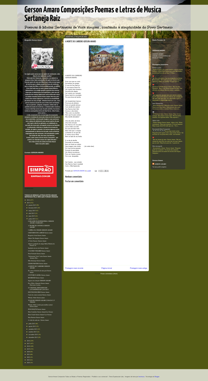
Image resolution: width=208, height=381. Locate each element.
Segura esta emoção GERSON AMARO (39, 281)
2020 (28, 352)
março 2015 (32, 211)
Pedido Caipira (156, 68)
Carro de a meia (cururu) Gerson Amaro (39, 295)
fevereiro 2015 (33, 208)
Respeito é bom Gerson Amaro (37, 235)
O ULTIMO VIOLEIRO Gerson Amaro (39, 251)
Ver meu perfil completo (159, 167)
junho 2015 (32, 219)
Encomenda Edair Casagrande (161, 129)
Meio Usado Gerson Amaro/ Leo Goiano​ (40, 315)
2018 (28, 346)
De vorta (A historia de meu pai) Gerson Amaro (39, 271)
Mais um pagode (157, 146)
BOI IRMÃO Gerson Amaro (36, 278)
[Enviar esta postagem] (95, 171)
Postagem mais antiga (138, 268)
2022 (28, 357)
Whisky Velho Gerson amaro (36, 298)
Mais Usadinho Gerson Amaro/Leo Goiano (40, 312)
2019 (28, 349)
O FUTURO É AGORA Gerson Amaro (39, 275)
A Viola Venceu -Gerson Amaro (37, 241)
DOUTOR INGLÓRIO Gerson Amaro (38, 292)
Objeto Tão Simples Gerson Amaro (38, 238)
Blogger (157, 376)
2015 (28, 203)
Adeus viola (155, 120)
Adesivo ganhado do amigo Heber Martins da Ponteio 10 (41, 244)
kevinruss (142, 376)
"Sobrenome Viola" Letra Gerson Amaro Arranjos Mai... (39, 257)
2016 (28, 341)
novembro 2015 (33, 334)
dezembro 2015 (33, 337)
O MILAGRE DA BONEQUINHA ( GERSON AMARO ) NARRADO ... (41, 222)
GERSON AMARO (160, 164)
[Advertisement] (106, 248)
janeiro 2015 (32, 205)
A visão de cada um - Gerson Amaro (38, 320)
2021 (28, 354)
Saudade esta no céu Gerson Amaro (38, 248)
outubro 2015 (33, 332)
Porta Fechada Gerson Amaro (36, 254)
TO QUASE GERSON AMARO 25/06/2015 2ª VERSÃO (41, 301)
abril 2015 (32, 213)
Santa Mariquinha (157, 103)
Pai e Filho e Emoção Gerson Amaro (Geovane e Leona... (38, 284)
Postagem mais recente (74, 268)
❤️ (153, 76)
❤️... (153, 85)
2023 (28, 360)
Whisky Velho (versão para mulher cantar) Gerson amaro (40, 305)
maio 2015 (32, 216)
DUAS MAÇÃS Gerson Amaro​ (37, 309)
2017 (28, 343)
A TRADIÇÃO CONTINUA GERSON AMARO (39, 226)
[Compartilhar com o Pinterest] (108, 171)
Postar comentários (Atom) (109, 273)
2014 (28, 200)
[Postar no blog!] (101, 171)
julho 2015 (32, 324)
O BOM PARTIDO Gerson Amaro (37, 263)
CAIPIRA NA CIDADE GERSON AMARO (40, 230)
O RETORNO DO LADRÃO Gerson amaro (40, 233)
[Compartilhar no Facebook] (106, 171)
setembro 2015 (33, 329)
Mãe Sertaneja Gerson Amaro (36, 261)
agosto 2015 (32, 326)
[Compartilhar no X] (103, 171)
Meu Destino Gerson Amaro (36, 317)
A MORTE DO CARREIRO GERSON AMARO (39, 267)
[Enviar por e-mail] (99, 171)
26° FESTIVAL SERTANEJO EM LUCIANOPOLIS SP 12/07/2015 (38, 288)
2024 (28, 363)
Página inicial (106, 268)
